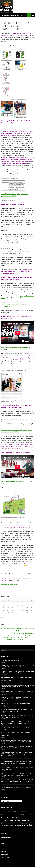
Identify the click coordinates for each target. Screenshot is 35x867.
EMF (2, 636)
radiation (16, 637)
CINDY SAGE (31, 628)
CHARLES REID (18, 628)
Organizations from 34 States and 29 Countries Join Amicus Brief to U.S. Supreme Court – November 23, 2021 (16, 722)
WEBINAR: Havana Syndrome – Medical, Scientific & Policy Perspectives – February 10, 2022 (16, 710)
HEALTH (10, 635)
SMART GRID (25, 637)
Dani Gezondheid (5, 817)
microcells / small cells (5, 637)
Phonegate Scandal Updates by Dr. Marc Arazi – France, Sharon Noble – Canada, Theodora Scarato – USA (17, 665)
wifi (22, 639)
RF (21, 637)
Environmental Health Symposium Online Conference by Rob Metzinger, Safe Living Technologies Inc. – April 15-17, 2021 (17, 780)
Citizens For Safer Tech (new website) (10, 660)
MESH (17, 636)
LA (14, 636)
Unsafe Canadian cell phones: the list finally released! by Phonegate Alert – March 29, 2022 (15, 704)
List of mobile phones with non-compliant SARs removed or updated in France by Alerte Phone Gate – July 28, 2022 (17, 685)
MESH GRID (20, 636)
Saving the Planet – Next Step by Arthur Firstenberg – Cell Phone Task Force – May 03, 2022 (16, 698)
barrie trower (3, 628)
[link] (9, 584)
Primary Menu (33, 15)
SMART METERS (14, 639)
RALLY (19, 637)
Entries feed (4, 851)
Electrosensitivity (30, 633)
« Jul (2, 617)
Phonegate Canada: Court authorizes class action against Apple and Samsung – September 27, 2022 (17, 672)
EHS (18, 630)
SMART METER (4, 639)
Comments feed (5, 854)
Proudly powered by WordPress (8, 865)
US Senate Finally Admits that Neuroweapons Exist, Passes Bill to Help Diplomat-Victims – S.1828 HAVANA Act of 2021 (17, 740)
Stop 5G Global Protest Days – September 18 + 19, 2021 (15, 728)
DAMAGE (9, 631)
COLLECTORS (4, 631)
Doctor (14, 631)
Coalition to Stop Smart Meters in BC (13, 15)
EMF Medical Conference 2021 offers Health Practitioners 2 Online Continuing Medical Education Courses (17, 747)
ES (3, 636)
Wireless (25, 639)
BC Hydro (8, 628)
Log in (2, 848)
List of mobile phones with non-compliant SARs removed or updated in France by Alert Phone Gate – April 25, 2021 (17, 774)
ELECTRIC (23, 631)
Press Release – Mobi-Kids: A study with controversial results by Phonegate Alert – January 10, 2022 (17, 716)
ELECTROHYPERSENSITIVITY (13, 633)
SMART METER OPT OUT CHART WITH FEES (17, 821)
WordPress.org (5, 857)
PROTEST (12, 637)
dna (12, 631)
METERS (27, 635)
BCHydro (13, 628)
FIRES (5, 636)
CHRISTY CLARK (24, 628)
